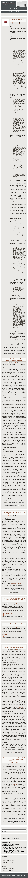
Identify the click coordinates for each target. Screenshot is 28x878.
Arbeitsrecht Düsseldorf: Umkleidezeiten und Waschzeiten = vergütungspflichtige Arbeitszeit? (14, 600)
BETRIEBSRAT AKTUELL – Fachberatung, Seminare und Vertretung (14, 876)
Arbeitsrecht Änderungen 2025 (15, 346)
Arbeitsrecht (16, 343)
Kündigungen (20, 707)
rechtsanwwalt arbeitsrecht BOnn (19, 591)
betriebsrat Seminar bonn (13, 819)
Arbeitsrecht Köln (7, 350)
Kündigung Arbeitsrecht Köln (12, 505)
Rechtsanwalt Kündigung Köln (8, 591)
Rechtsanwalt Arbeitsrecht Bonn (8, 353)
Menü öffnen (14, 8)
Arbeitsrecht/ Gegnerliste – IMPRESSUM (19, 875)
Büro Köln (20, 500)
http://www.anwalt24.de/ (16, 583)
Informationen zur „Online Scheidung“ (11, 838)
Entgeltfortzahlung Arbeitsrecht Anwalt (9, 503)
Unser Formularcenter (7, 837)
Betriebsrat (15, 784)
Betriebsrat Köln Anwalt (15, 350)
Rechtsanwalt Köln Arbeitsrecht (19, 821)
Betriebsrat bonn (6, 819)
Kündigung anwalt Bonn (17, 616)
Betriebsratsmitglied (6, 810)
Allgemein (11, 343)
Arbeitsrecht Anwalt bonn (13, 502)
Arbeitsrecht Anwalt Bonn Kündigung (14, 347)
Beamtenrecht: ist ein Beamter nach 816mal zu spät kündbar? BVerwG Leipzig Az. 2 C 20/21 (14, 848)
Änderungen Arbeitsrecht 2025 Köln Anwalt (10, 344)
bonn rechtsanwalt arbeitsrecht (18, 588)
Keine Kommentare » (18, 752)
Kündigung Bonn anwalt (19, 351)
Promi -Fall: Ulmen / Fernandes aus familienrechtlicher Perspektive (10, 845)
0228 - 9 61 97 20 (15, 11)
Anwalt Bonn (20, 344)
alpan (23, 22)
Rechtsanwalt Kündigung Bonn (19, 589)
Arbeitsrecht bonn (21, 502)
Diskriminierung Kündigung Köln (8, 589)
